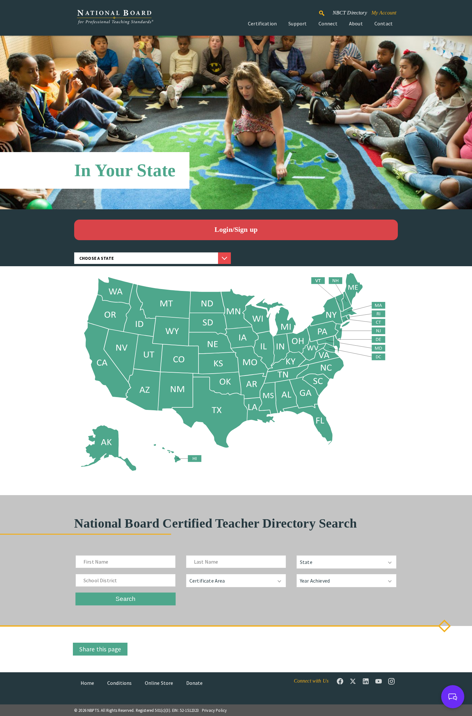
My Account (384, 12)
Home (87, 683)
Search (325, 10)
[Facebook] (340, 681)
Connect (328, 23)
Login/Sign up (236, 229)
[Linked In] (365, 681)
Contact (383, 23)
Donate (194, 683)
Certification (262, 23)
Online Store (159, 683)
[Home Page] (115, 20)
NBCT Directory (350, 12)
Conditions (119, 683)
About (356, 23)
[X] (352, 681)
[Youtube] (378, 681)
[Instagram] (391, 681)
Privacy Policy (214, 710)
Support (297, 23)
